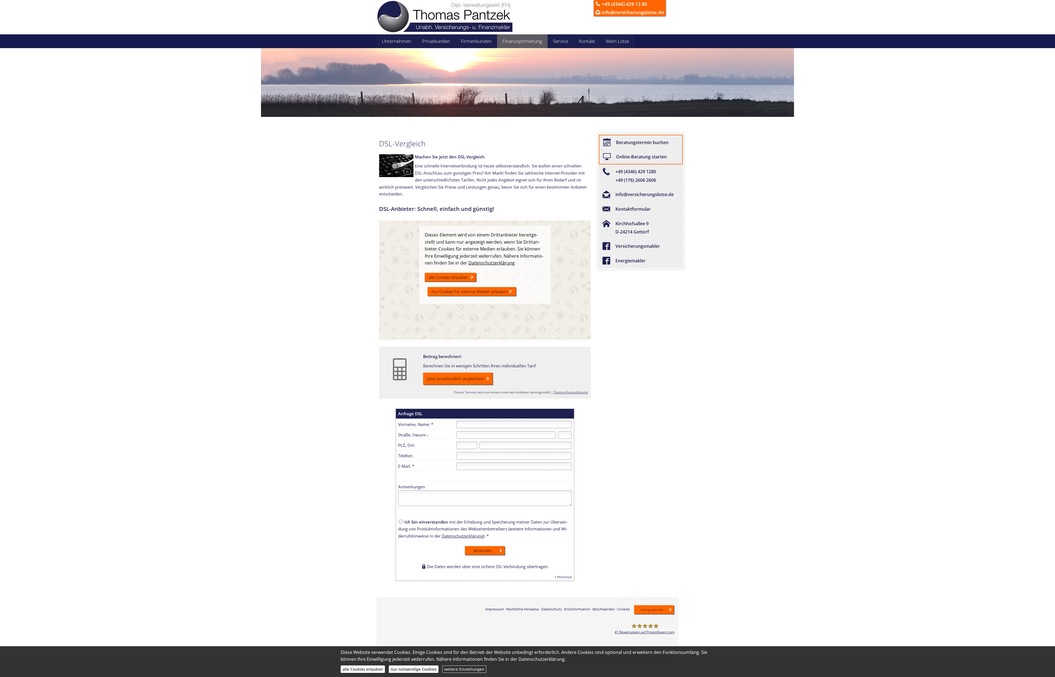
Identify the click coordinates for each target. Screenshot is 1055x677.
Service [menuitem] (560, 41)
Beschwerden (604, 609)
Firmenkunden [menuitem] (476, 41)
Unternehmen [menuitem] (396, 41)
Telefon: (405, 455)
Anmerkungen (411, 486)
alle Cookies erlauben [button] (448, 277)
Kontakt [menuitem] (587, 41)
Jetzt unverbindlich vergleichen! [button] (455, 378)
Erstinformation (577, 609)
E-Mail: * (406, 466)
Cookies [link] (623, 609)
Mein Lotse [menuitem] (617, 41)
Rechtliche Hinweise (522, 609)
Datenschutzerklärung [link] (491, 263)
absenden (482, 550)
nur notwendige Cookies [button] (414, 669)
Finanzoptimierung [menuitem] (522, 41)
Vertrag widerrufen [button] (652, 610)
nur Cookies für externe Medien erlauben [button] (470, 291)
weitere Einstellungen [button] (464, 669)
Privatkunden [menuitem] (436, 41)
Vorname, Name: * (415, 424)
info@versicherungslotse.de (633, 12)
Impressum (494, 609)
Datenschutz (551, 609)
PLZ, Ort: (406, 445)
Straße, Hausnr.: (413, 434)
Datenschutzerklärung (571, 392)
